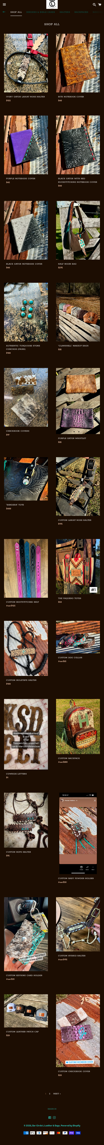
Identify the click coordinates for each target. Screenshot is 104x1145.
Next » (57, 1094)
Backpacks (81, 12)
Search (52, 1109)
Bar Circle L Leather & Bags (46, 1125)
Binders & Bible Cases (40, 12)
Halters (65, 12)
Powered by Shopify (70, 1125)
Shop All (16, 12)
